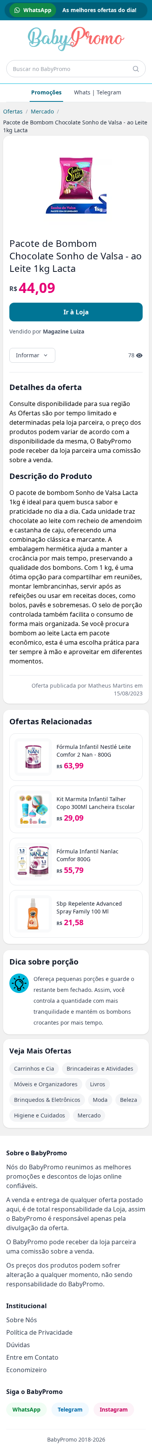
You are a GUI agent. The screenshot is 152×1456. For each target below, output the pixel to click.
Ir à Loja (76, 312)
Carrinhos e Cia (34, 1068)
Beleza (128, 1099)
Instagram (114, 1409)
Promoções (46, 92)
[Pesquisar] (135, 68)
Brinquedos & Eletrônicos (47, 1099)
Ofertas (13, 111)
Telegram (70, 1409)
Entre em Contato (32, 1357)
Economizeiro (26, 1370)
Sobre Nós (21, 1320)
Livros (97, 1084)
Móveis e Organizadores (46, 1084)
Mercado (42, 111)
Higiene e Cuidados (39, 1115)
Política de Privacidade (39, 1332)
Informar (27, 355)
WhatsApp (26, 1409)
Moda (100, 1099)
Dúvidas (18, 1345)
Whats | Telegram (97, 92)
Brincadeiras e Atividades (100, 1068)
